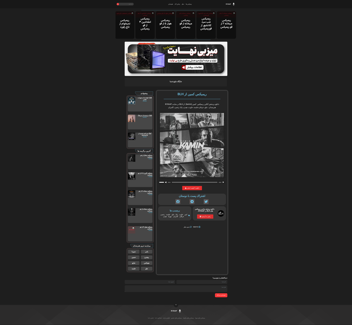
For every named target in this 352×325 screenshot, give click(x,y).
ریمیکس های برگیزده (188, 318)
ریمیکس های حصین (176, 318)
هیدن (185, 107)
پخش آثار (177, 4)
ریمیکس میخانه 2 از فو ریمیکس (227, 24)
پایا (177, 214)
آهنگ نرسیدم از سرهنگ (145, 115)
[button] (206, 201)
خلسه (196, 107)
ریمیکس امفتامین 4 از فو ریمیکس (145, 24)
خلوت (190, 107)
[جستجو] (118, 4)
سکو (183, 4)
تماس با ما (151, 318)
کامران (175, 216)
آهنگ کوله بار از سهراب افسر (145, 98)
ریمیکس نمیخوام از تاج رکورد (125, 24)
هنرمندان (170, 4)
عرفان (201, 107)
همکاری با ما (158, 318)
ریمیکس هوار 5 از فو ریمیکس (166, 24)
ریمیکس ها (189, 4)
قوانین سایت (166, 318)
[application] (192, 182)
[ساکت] (166, 182)
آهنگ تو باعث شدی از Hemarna (144, 134)
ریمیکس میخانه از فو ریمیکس (186, 24)
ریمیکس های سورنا (200, 318)
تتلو (206, 107)
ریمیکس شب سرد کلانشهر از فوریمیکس (206, 24)
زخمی (163, 214)
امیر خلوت (183, 214)
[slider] (161, 182)
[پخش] (223, 182)
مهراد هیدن (167, 216)
